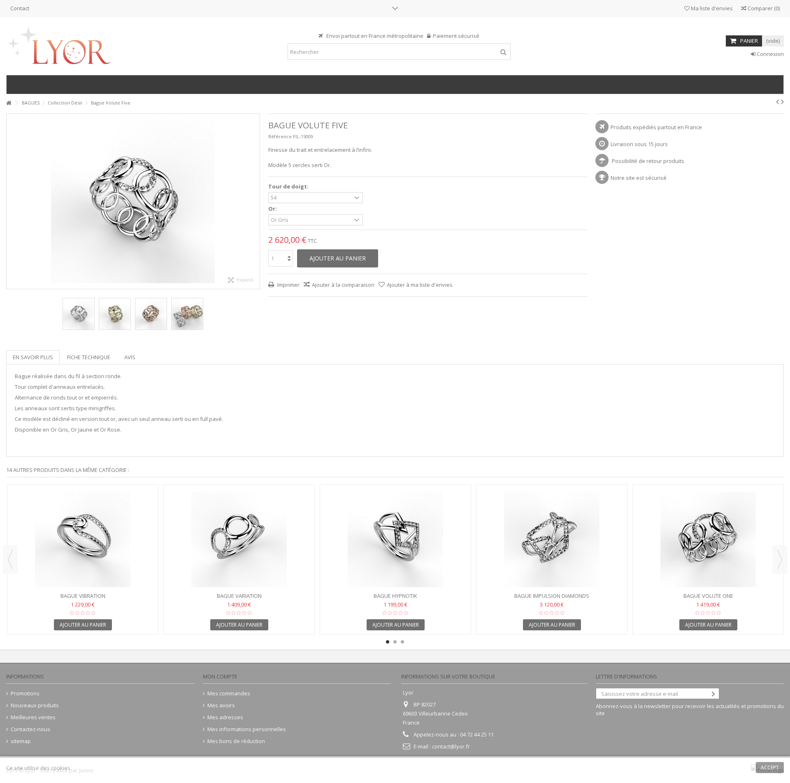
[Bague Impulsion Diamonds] (551, 539)
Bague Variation (239, 595)
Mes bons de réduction (236, 741)
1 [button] (387, 642)
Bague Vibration (82, 595)
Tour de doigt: (289, 186)
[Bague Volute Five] (114, 314)
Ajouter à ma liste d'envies (420, 284)
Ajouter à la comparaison (343, 284)
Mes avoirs (221, 705)
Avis (129, 357)
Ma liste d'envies (711, 8)
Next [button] (779, 559)
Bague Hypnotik (395, 595)
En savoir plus (33, 357)
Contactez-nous (30, 729)
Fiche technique (88, 357)
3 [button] (402, 642)
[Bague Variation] (239, 539)
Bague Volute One (708, 595)
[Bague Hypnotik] (395, 539)
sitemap (21, 741)
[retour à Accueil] (8, 103)
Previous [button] (10, 559)
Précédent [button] (10, 201)
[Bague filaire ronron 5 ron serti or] (78, 314)
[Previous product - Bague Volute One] (777, 102)
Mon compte (220, 676)
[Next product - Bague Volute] (782, 102)
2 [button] (395, 642)
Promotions (25, 693)
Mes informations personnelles (246, 729)
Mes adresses (225, 717)
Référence (280, 136)
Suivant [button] (255, 201)
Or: (273, 208)
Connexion (769, 54)
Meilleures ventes (33, 717)
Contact (19, 8)
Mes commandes (228, 693)
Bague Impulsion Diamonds (551, 595)
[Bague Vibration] (82, 539)
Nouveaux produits (35, 705)
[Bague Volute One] (708, 539)
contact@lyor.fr (451, 746)
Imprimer (288, 284)
